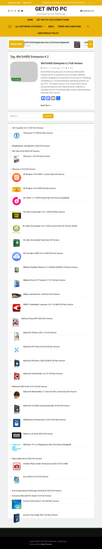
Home (30, 20)
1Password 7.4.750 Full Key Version (38, 133)
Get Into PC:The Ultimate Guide (53, 20)
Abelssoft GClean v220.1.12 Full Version (39, 332)
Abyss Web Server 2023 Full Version (27, 459)
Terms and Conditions (69, 26)
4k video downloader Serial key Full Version (41, 240)
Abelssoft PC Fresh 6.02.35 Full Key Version (41, 347)
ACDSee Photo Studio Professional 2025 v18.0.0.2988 (45, 464)
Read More (45, 105)
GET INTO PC (51, 9)
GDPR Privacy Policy (48, 33)
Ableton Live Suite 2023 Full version (38, 434)
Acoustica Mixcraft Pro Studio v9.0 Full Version (31, 496)
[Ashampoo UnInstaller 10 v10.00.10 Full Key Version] (73, 45)
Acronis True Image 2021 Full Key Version (40, 515)
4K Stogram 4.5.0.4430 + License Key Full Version (43, 174)
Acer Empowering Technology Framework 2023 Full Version (36, 491)
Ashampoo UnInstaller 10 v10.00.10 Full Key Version (63, 3)
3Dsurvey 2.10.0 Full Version (23, 169)
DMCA (51, 26)
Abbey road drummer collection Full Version (41, 294)
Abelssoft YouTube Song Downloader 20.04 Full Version (46, 406)
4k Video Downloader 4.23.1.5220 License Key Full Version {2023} (50, 226)
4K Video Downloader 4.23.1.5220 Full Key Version (44, 212)
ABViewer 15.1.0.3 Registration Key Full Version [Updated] (47, 444)
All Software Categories (28, 26)
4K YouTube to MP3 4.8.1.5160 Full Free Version (43, 253)
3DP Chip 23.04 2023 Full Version (25, 151)
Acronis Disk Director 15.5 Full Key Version (41, 501)
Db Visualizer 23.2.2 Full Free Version (27, 128)
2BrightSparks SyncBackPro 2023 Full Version (31, 146)
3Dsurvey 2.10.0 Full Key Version (36, 156)
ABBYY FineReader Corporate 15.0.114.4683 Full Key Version (48, 304)
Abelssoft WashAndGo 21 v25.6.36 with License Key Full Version (50, 392)
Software (16, 79)
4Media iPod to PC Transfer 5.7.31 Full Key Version (44, 280)
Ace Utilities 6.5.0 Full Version (35, 477)
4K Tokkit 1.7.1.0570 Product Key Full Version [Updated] (46, 198)
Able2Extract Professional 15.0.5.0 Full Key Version (44, 420)
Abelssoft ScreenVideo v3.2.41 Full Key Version (43, 374)
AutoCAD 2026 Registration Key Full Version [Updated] (40, 42)
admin (45, 68)
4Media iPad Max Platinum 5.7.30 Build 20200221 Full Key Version (50, 267)
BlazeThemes (46, 544)
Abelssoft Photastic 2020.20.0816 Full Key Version (44, 361)
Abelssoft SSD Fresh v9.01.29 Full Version (29, 386)
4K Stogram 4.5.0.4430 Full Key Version (39, 188)
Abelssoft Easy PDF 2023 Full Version (37, 318)
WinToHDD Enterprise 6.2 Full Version (61, 63)
